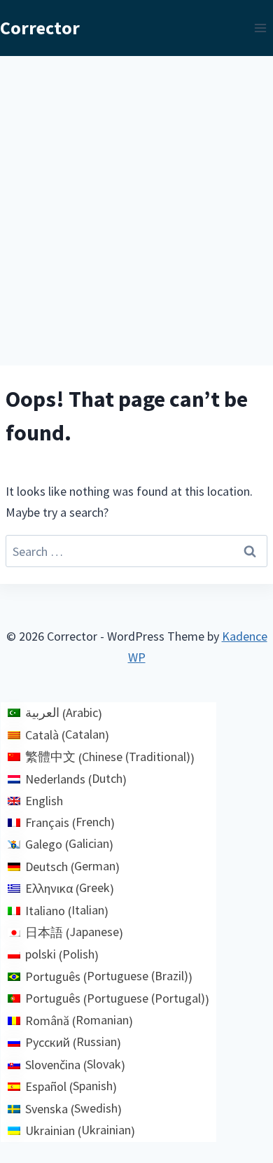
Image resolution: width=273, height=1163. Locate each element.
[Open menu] (260, 28)
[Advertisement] (136, 199)
